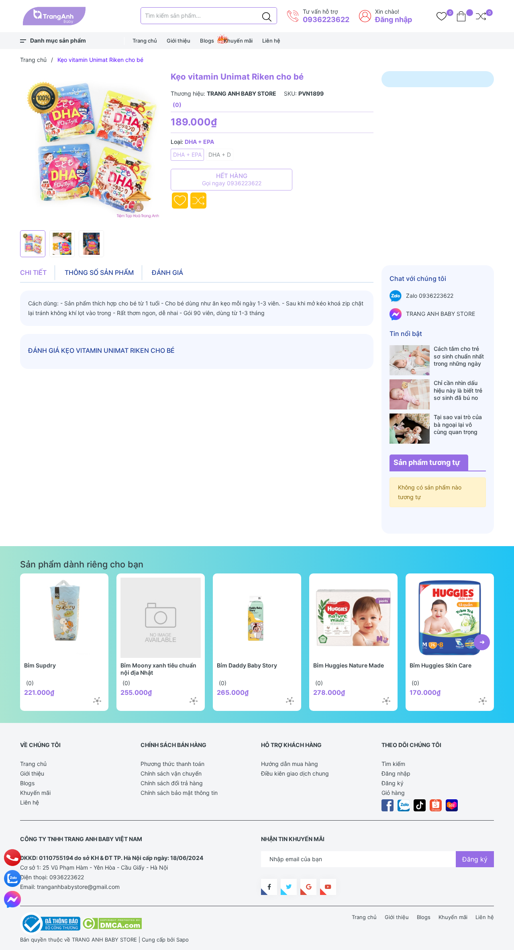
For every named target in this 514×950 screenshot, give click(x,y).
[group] (91, 148)
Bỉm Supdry (40, 665)
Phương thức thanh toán (172, 763)
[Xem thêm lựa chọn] (97, 701)
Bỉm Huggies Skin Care (440, 665)
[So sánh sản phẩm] (481, 16)
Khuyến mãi (238, 40)
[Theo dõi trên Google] (308, 887)
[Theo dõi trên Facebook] (269, 887)
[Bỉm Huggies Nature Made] (353, 617)
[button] (482, 642)
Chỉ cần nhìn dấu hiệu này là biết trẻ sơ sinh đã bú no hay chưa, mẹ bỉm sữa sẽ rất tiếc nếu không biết (458, 390)
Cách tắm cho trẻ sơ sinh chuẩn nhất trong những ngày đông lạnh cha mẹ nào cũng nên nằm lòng (459, 356)
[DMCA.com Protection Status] (112, 923)
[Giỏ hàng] (461, 16)
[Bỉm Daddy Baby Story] (257, 617)
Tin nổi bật (406, 334)
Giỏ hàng (393, 792)
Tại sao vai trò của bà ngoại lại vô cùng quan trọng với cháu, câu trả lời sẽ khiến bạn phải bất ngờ (459, 424)
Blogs (207, 40)
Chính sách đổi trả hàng (172, 783)
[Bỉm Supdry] (64, 617)
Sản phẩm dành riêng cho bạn (81, 564)
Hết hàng (231, 179)
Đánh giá (167, 272)
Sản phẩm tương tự (427, 462)
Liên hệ (271, 40)
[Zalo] (12, 878)
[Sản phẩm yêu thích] (441, 16)
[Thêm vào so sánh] (198, 200)
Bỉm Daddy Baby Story (247, 665)
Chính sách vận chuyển (171, 773)
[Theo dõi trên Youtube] (328, 887)
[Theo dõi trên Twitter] (289, 887)
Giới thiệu (178, 40)
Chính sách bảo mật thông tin (179, 792)
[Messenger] (12, 899)
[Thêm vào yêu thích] (180, 200)
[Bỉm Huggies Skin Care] (450, 617)
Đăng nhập (393, 19)
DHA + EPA (187, 154)
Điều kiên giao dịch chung (295, 773)
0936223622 (326, 19)
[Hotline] (12, 857)
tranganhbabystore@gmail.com (78, 886)
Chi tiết (33, 272)
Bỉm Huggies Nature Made (348, 665)
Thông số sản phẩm (99, 272)
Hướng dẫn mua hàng (289, 763)
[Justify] (266, 16)
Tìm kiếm (393, 763)
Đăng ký (392, 783)
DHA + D (219, 154)
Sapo (182, 939)
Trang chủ (145, 40)
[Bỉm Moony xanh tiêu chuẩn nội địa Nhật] (160, 617)
